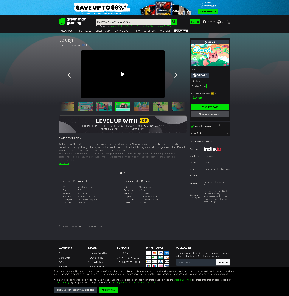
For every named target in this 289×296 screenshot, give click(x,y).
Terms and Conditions (144, 282)
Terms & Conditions (98, 253)
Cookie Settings (182, 280)
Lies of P (161, 26)
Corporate (64, 257)
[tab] (123, 172)
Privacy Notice (120, 282)
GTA (169, 26)
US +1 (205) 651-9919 (128, 262)
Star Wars (150, 26)
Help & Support (125, 253)
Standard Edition (199, 86)
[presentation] (70, 75)
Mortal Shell (117, 26)
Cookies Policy (61, 282)
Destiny (140, 26)
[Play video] (123, 74)
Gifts (61, 262)
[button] (68, 30)
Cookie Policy (95, 262)
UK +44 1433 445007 (128, 257)
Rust (133, 26)
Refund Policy (95, 257)
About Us (64, 253)
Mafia (126, 26)
